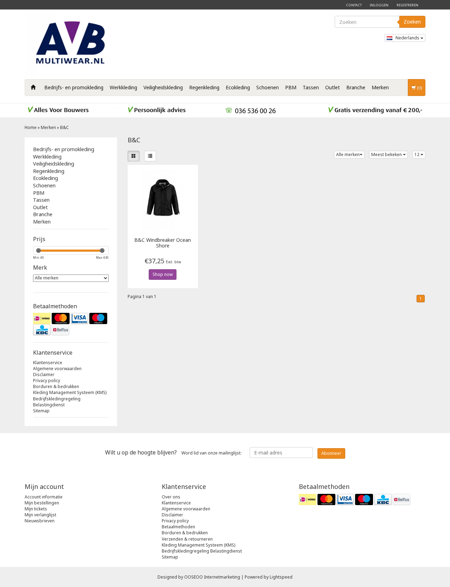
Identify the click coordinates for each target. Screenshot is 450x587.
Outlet (332, 87)
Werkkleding (123, 87)
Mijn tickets (36, 509)
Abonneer (331, 453)
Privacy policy (46, 380)
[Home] (33, 87)
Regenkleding (204, 87)
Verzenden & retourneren (187, 539)
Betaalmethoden (178, 527)
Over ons (171, 497)
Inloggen (379, 5)
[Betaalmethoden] (71, 324)
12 (417, 154)
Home (31, 127)
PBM (290, 87)
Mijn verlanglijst (40, 515)
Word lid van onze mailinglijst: (173, 452)
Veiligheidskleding (163, 87)
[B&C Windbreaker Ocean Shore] (163, 199)
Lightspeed (281, 577)
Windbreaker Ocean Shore (162, 243)
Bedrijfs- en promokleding (73, 87)
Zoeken (412, 21)
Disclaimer (43, 375)
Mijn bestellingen (42, 503)
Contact (354, 5)
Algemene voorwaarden (57, 369)
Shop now (163, 274)
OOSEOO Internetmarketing (212, 577)
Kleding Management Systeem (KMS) (70, 392)
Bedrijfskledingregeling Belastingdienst (57, 402)
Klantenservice (47, 363)
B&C (64, 127)
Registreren (407, 5)
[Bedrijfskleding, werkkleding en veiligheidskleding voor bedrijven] (72, 44)
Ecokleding (238, 87)
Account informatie (44, 497)
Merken (380, 87)
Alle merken (348, 154)
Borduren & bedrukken (56, 386)
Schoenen (267, 87)
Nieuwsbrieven (39, 521)
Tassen (311, 87)
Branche (355, 87)
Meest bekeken (387, 154)
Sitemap (41, 411)
